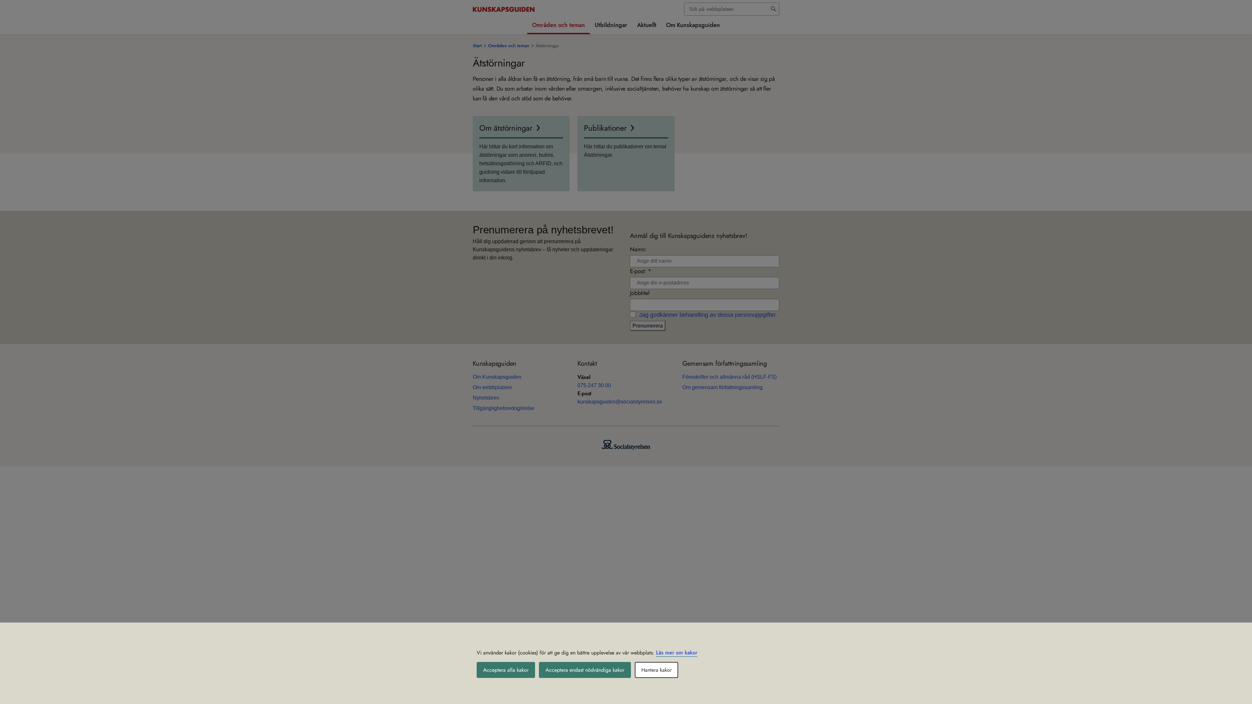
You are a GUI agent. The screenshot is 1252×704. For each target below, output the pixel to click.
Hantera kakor (656, 670)
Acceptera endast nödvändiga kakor (584, 670)
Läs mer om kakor (676, 652)
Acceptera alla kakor (506, 670)
